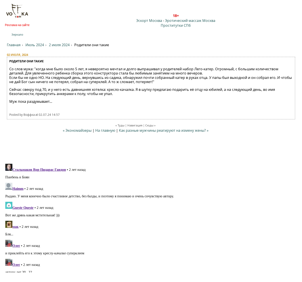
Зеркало (17, 34)
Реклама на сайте (17, 25)
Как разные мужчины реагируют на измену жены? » (163, 130)
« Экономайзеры (77, 130)
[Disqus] (151, 217)
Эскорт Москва (149, 20)
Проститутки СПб (176, 25)
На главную (105, 130)
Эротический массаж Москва (190, 20)
